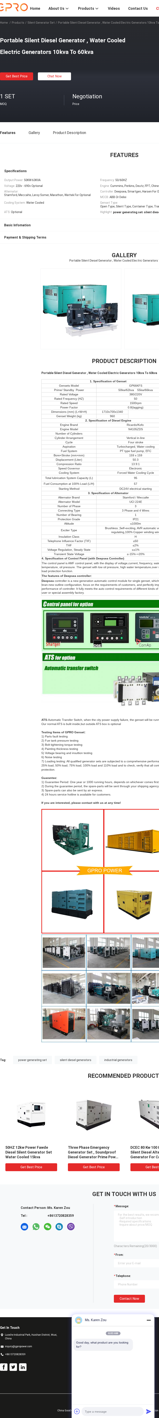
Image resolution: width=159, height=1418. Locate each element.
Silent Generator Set (41, 22)
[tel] (82, 1226)
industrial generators (118, 1060)
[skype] (59, 1226)
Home (4, 22)
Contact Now (129, 1299)
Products (18, 22)
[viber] (71, 1226)
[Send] (148, 1411)
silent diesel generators (75, 1060)
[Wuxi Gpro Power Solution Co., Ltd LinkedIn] (22, 1367)
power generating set (32, 1060)
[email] (24, 1226)
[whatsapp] (36, 1226)
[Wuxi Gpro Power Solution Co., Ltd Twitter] (13, 1367)
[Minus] (148, 1320)
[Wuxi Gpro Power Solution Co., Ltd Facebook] (3, 1367)
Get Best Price (17, 76)
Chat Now (54, 76)
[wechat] (47, 1226)
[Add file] (77, 1411)
